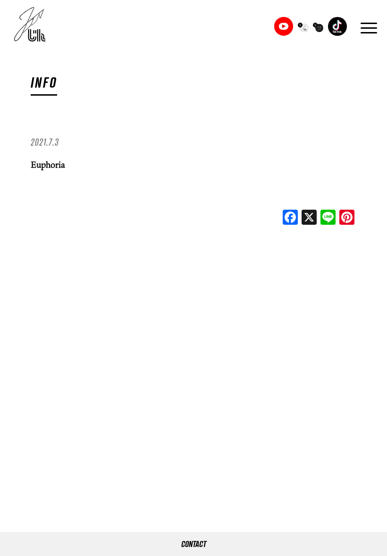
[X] (309, 218)
